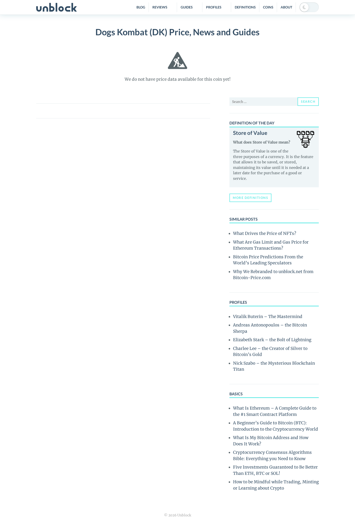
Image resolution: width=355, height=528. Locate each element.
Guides (187, 7)
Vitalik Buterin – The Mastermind (267, 316)
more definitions (250, 198)
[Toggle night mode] (309, 7)
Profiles (213, 7)
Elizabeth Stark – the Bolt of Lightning (272, 339)
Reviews (159, 7)
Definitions (245, 7)
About (286, 7)
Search (308, 101)
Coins (268, 7)
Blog (140, 7)
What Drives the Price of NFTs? (264, 233)
